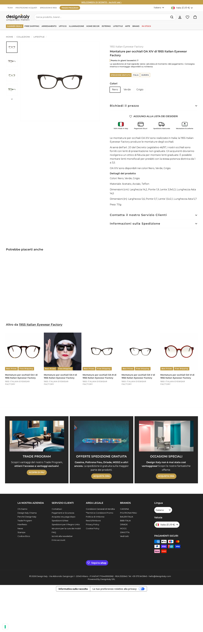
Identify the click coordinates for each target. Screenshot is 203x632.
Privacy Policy (92, 524)
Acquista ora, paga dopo (63, 516)
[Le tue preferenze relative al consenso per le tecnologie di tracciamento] (5, 627)
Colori (113, 83)
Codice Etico (24, 536)
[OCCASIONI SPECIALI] (166, 436)
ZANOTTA (124, 532)
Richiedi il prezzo (124, 105)
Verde (127, 89)
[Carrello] (195, 17)
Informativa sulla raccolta (73, 588)
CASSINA (124, 509)
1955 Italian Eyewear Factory (126, 46)
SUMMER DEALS (14, 26)
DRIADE (124, 524)
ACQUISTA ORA (101, 476)
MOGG (123, 528)
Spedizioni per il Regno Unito (66, 524)
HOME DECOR (92, 26)
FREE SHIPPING (32, 26)
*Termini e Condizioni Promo (99, 513)
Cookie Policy (92, 528)
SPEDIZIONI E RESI (48, 8)
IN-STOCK (146, 26)
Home (9, 37)
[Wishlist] (187, 17)
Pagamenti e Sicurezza (63, 513)
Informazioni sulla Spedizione (135, 223)
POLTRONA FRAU (128, 513)
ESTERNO (106, 26)
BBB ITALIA (125, 520)
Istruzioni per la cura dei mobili (66, 528)
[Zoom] (60, 81)
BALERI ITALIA (126, 516)
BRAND (135, 26)
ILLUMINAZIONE (76, 26)
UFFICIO (63, 26)
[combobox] (105, 17)
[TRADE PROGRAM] (37, 436)
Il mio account (58, 540)
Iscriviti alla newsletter (62, 536)
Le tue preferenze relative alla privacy (115, 588)
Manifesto (22, 524)
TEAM (10, 8)
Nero (115, 89)
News (20, 528)
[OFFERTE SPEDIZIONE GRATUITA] (101, 436)
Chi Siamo (22, 509)
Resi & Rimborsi (93, 520)
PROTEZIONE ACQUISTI (26, 8)
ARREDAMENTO (49, 26)
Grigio (139, 89)
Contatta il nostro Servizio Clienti (138, 215)
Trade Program (25, 520)
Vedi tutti (124, 536)
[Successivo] (12, 98)
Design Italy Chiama (27, 513)
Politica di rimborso (95, 516)
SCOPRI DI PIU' (37, 472)
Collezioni (23, 37)
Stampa (21, 532)
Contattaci (57, 509)
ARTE (127, 26)
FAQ (54, 532)
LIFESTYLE (118, 26)
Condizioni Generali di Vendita (100, 509)
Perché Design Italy (27, 516)
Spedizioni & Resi (60, 520)
